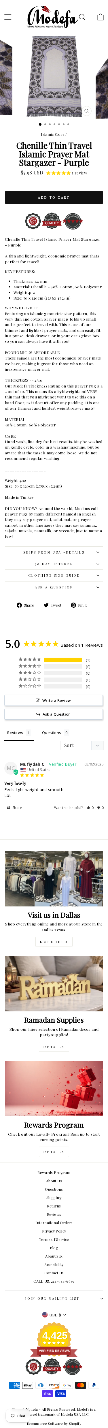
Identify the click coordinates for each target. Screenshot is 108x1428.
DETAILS (54, 1046)
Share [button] (17, 807)
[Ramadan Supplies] (54, 983)
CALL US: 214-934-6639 (53, 1281)
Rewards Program (53, 1172)
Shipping (54, 1197)
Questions (54, 1189)
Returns (54, 1205)
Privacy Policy (54, 1230)
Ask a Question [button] (57, 714)
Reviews (54, 1214)
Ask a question (54, 587)
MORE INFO (54, 941)
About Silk (53, 1256)
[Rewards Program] (54, 1088)
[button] (90, 807)
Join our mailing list (52, 1298)
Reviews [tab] (15, 732)
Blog (54, 1247)
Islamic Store (53, 134)
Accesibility (53, 1264)
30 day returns (54, 564)
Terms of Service (54, 1239)
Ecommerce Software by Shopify (54, 1423)
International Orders (54, 1222)
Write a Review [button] (56, 700)
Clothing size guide (54, 575)
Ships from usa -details (54, 552)
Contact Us (54, 1272)
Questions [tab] (51, 732)
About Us (54, 1180)
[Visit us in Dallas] (54, 878)
